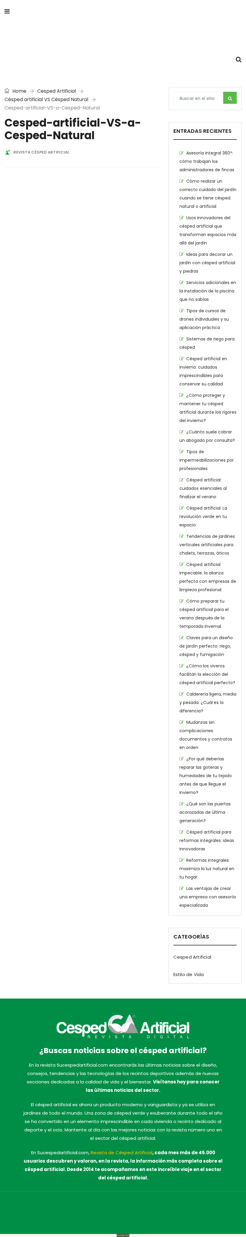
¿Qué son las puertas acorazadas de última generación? (205, 812)
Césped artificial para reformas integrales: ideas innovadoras (206, 840)
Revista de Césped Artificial (121, 1152)
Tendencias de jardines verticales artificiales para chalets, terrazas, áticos (207, 544)
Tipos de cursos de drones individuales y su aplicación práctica (204, 319)
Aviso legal (186, 1209)
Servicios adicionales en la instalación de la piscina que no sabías (207, 291)
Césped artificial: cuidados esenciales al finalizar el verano (203, 488)
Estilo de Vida (188, 974)
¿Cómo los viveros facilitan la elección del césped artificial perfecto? (207, 674)
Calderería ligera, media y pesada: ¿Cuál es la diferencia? (207, 702)
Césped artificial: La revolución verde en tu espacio (203, 516)
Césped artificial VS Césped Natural (46, 99)
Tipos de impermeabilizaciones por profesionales (206, 460)
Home (18, 91)
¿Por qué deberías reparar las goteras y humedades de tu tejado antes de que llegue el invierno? (205, 775)
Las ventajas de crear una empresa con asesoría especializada (207, 896)
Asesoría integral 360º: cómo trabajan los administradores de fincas (206, 161)
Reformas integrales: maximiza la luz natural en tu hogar (206, 868)
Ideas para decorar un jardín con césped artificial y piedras (207, 262)
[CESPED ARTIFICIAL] (123, 35)
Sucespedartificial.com (48, 1209)
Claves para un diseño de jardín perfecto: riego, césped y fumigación (206, 646)
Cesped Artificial (56, 91)
